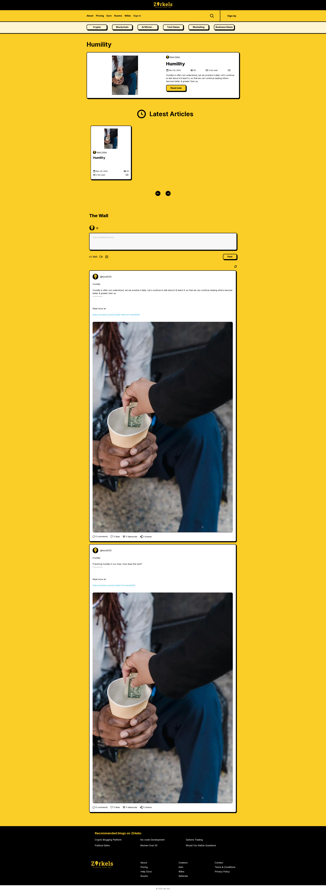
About (143, 862)
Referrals (183, 876)
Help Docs (146, 871)
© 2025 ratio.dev (163, 889)
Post (229, 256)
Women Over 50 (148, 845)
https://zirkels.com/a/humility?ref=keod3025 (114, 585)
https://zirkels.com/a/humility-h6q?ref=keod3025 (116, 314)
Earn (181, 867)
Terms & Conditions (225, 867)
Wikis (181, 871)
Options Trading (194, 839)
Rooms (144, 876)
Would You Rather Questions (201, 845)
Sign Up (231, 16)
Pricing (144, 867)
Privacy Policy (222, 871)
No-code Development (152, 839)
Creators (183, 862)
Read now (176, 88)
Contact (219, 862)
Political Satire (102, 845)
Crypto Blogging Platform (108, 839)
